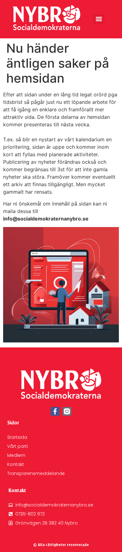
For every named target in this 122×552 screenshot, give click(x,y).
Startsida (17, 437)
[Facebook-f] (55, 411)
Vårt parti (17, 446)
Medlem (16, 455)
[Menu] (98, 19)
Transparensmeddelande (36, 473)
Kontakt (15, 464)
